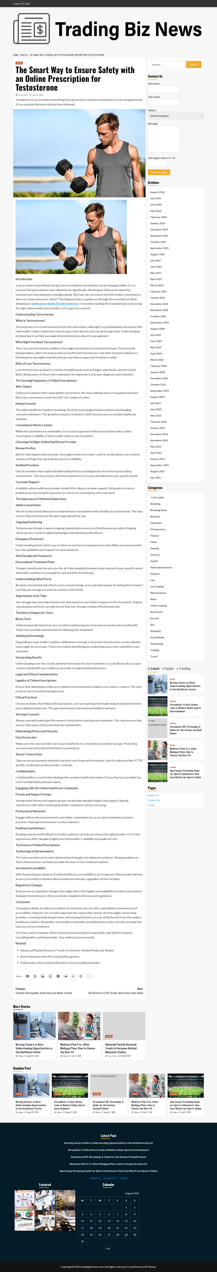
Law (152, 580)
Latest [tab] (154, 668)
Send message (159, 172)
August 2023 (157, 396)
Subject (152, 110)
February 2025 (158, 291)
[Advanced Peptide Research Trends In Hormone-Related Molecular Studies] (124, 1026)
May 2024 (155, 347)
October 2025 (158, 241)
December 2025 (159, 229)
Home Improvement (161, 567)
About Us (153, 795)
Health (19, 63)
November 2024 (159, 309)
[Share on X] (35, 976)
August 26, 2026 (32, 1056)
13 (109, 1220)
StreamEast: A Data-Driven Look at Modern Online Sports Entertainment (185, 708)
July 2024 (155, 334)
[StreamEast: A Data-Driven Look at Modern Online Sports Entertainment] (157, 705)
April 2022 (156, 452)
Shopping (155, 630)
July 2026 (155, 198)
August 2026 (157, 192)
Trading (154, 649)
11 (91, 1220)
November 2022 (159, 440)
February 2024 (158, 365)
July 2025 (155, 260)
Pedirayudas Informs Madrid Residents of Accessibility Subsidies (60, 962)
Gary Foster (23, 95)
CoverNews (133, 1266)
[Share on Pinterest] (58, 976)
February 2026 (158, 216)
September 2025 (159, 247)
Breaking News (158, 510)
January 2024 (157, 372)
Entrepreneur (158, 529)
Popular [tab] (168, 668)
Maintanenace (158, 592)
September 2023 (159, 390)
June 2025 (156, 266)
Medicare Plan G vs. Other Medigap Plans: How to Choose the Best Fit (77, 1048)
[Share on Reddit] (66, 976)
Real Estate (156, 611)
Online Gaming (158, 605)
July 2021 (155, 477)
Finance (154, 535)
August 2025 (157, 254)
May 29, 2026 (126, 1056)
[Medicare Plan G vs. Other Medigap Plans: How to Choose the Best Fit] (79, 1026)
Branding (155, 503)
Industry (155, 573)
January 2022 (157, 458)
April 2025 (156, 278)
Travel (153, 656)
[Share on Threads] (81, 976)
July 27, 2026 (76, 1056)
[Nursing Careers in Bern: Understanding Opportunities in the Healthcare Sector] (34, 1026)
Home (151, 805)
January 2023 (157, 427)
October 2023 (158, 384)
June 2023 (156, 409)
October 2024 (158, 316)
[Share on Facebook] (27, 976)
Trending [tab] (184, 668)
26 (100, 1234)
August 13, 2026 (71, 1112)
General (154, 554)
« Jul (107, 1248)
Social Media (157, 637)
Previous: (44, 991)
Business (155, 516)
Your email (153, 96)
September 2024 (159, 322)
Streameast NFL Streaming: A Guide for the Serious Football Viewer (185, 730)
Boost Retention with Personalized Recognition (49, 956)
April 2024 (156, 353)
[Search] (202, 53)
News (153, 599)
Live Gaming (157, 586)
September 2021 (159, 465)
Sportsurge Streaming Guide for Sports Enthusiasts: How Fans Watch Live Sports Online (185, 774)
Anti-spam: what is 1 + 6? (161, 157)
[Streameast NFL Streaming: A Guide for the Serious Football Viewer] (157, 722)
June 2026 (156, 204)
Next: (115, 991)
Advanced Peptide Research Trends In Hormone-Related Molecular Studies (67, 950)
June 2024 (156, 341)
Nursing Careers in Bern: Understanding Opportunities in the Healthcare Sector (34, 1048)
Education (156, 522)
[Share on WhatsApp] (50, 976)
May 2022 (155, 446)
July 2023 (155, 403)
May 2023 (155, 415)
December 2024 (159, 303)
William (20, 1056)
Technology (156, 643)
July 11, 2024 (37, 95)
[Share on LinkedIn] (43, 976)
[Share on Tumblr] (73, 976)
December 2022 (159, 434)
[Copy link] (89, 976)
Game (153, 541)
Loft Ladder (157, 497)
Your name (154, 83)
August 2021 (157, 471)
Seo (152, 624)
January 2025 (157, 297)
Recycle (154, 618)
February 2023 (158, 421)
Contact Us (154, 800)
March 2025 (157, 285)
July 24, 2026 (186, 1112)
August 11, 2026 (109, 1112)
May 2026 (155, 210)
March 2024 (157, 359)
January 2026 (157, 223)
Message (153, 123)
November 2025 (159, 235)
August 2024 (157, 328)
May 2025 (155, 272)
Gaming (154, 548)
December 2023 (159, 378)
